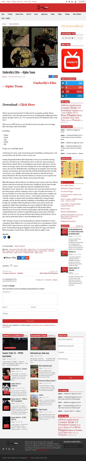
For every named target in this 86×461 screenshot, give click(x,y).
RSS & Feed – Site (68, 182)
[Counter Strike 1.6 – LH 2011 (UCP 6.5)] (6, 423)
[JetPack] (34, 400)
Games (36, 14)
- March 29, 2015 (19, 422)
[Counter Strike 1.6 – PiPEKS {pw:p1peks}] (15, 344)
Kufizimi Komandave (68, 221)
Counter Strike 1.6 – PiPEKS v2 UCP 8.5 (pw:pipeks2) (19, 400)
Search (81, 1)
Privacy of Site (35, 457)
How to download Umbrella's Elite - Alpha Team (31, 251)
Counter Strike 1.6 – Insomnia (19, 369)
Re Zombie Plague (67, 185)
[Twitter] (69, 1)
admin (5, 76)
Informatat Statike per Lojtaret (47, 381)
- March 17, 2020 (77, 254)
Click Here (27, 104)
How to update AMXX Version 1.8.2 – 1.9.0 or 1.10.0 (72, 200)
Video (63, 120)
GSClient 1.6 (72, 252)
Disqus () (55, 279)
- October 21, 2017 (47, 368)
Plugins (8, 1)
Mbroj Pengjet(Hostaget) (45, 366)
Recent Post (65, 226)
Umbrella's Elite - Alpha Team (33, 252)
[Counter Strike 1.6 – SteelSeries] (6, 389)
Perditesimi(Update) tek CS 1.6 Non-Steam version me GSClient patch (71, 137)
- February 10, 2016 (19, 403)
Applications (44, 14)
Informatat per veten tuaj (39, 352)
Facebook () (48, 279)
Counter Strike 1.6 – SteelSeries (16, 385)
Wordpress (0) (40, 279)
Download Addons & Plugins (38, 335)
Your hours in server (72, 435)
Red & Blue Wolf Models (49, 273)
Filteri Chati (65, 209)
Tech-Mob (74, 118)
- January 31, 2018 (47, 383)
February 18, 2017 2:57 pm (15, 76)
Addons (3, 1)
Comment (7, 292)
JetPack (41, 395)
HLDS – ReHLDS (6, 18)
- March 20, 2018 (38, 356)
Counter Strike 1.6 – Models (13, 273)
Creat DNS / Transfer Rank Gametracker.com (70, 205)
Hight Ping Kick (43, 409)
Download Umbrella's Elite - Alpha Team (22, 249)
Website (5, 313)
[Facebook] (66, 1)
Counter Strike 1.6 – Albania (75, 153)
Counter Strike (19, 14)
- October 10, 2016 (47, 412)
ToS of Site (44, 457)
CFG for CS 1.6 (27, 1)
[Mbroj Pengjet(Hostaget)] (34, 371)
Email (33, 307)
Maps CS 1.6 (20, 1)
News (3, 14)
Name (5, 307)
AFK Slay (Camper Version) (70, 188)
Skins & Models (77, 14)
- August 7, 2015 (18, 371)
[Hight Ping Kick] (34, 415)
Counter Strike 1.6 (71, 108)
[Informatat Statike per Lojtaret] (34, 386)
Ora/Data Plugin (67, 191)
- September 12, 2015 (11, 359)
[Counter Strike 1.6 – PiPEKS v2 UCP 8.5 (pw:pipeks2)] (6, 404)
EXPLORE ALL (79, 226)
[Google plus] (72, 1)
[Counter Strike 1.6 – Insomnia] (6, 374)
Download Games (70, 110)
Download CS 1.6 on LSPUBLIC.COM (13, 335)
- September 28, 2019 (74, 274)
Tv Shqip (14, 1)
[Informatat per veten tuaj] (43, 344)
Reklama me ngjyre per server (75, 142)
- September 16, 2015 (20, 388)
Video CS (28, 14)
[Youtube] (75, 1)
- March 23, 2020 (77, 236)
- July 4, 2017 (46, 397)
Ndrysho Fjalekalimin (69, 212)
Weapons (34, 1)
